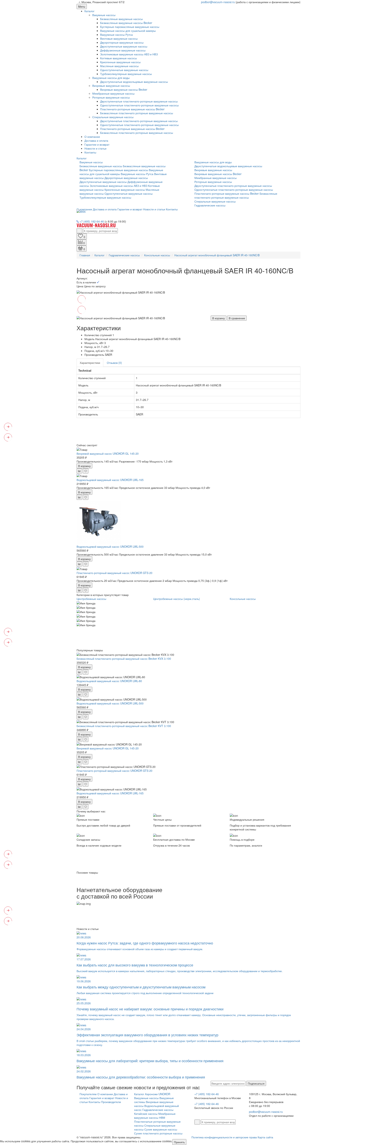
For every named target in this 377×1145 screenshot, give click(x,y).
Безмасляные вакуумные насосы (121, 19)
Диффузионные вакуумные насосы (122, 50)
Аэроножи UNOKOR (157, 1094)
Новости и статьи (95, 148)
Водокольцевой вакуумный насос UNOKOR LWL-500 (110, 546)
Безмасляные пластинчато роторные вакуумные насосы (136, 113)
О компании (92, 137)
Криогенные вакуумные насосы (120, 62)
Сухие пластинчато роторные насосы (158, 1133)
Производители (111, 1102)
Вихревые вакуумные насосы (111, 86)
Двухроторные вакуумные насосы (122, 42)
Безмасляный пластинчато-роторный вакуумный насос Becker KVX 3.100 (124, 659)
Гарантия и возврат (101, 1098)
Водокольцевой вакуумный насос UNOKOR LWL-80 (109, 681)
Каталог (89, 11)
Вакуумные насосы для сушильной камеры (128, 31)
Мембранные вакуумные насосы (113, 93)
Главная (85, 255)
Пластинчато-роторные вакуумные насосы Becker (132, 109)
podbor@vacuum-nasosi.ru (218, 2)
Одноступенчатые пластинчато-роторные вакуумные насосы (139, 105)
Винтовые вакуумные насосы (119, 38)
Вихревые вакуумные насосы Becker (123, 89)
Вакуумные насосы (146, 1098)
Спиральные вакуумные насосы (113, 117)
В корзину (218, 318)
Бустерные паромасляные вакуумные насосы (129, 27)
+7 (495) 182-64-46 (92, 221)
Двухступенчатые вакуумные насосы (123, 46)
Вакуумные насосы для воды (111, 78)
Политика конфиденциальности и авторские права (224, 1137)
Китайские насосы (145, 1114)
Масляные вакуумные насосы (119, 66)
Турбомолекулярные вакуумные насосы (126, 74)
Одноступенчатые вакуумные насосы (124, 70)
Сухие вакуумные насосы (160, 1129)
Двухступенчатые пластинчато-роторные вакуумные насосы (139, 101)
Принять (179, 1142)
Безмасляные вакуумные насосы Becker (126, 23)
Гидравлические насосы (209, 205)
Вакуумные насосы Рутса (116, 34)
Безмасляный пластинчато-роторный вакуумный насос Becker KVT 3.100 (124, 726)
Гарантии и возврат (96, 144)
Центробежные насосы (91, 599)
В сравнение (237, 318)
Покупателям (88, 1094)
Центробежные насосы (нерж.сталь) (176, 599)
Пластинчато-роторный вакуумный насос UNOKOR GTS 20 (114, 573)
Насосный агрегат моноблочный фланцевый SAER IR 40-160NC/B (217, 255)
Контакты (90, 152)
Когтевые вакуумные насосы (118, 58)
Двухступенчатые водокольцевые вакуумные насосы (134, 82)
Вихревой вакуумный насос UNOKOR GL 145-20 (108, 453)
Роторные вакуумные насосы (111, 97)
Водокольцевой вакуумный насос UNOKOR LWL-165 (110, 480)
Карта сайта (265, 1137)
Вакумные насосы (103, 15)
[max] (81, 211)
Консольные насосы (157, 255)
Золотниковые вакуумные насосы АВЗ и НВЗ (129, 54)
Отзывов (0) (114, 363)
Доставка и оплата (96, 140)
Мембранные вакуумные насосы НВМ (155, 1115)
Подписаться (256, 1083)
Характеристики (90, 363)
